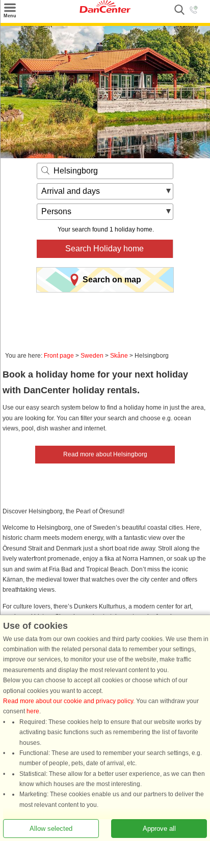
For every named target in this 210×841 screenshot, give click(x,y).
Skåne (119, 355)
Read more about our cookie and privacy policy (68, 701)
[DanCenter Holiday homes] (105, 10)
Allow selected (51, 828)
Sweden (92, 355)
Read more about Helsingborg (105, 454)
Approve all (159, 828)
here (33, 711)
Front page (59, 355)
